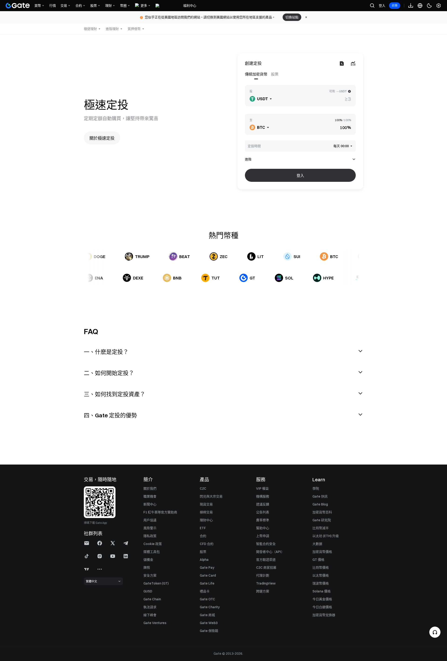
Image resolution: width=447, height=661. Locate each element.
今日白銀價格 (322, 607)
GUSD (147, 591)
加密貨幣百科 (322, 512)
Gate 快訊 (320, 496)
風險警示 (149, 528)
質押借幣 (134, 29)
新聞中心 (149, 504)
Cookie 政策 (152, 544)
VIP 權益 (262, 488)
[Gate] (18, 5)
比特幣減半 (320, 528)
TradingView (266, 583)
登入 (382, 5)
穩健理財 (90, 29)
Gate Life (207, 583)
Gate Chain (152, 599)
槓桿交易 (206, 512)
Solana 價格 (321, 591)
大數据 (317, 544)
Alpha (204, 560)
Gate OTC (207, 599)
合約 (203, 536)
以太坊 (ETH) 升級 (325, 536)
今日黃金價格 (322, 599)
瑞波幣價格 (320, 583)
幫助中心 (262, 528)
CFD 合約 (206, 544)
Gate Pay (207, 567)
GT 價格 (318, 560)
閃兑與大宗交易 (211, 496)
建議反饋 (262, 504)
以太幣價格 (320, 575)
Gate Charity (210, 607)
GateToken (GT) (156, 583)
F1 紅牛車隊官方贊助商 (160, 512)
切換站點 (291, 17)
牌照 (146, 567)
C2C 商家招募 (266, 567)
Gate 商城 (207, 615)
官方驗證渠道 (266, 560)
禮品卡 (205, 591)
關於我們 (149, 488)
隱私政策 (149, 536)
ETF (203, 528)
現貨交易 (206, 504)
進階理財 (112, 29)
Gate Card (208, 575)
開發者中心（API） (270, 552)
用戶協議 (149, 520)
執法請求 (149, 607)
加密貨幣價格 (322, 552)
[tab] (257, 74)
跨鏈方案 (262, 591)
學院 (315, 488)
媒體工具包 (151, 552)
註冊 (394, 5)
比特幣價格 (320, 567)
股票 (203, 552)
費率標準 (262, 520)
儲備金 (148, 560)
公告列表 (262, 512)
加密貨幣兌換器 (323, 615)
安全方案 (149, 575)
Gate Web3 (208, 623)
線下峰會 (149, 615)
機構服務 (262, 496)
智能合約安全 (266, 544)
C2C (203, 488)
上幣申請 (262, 536)
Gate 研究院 (321, 520)
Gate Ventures (154, 623)
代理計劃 (262, 575)
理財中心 (206, 520)
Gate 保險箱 (209, 631)
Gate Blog (320, 504)
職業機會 (149, 496)
